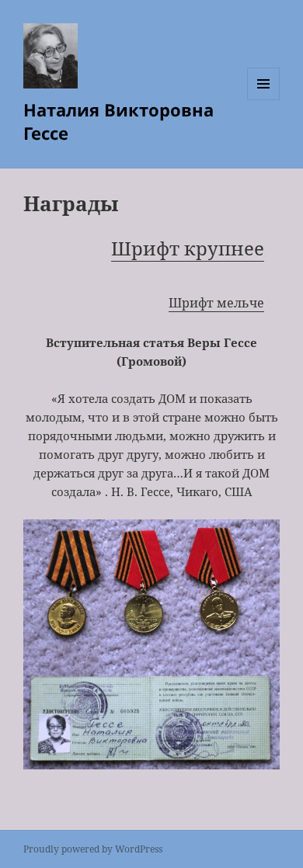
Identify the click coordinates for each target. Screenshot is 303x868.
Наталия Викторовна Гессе (118, 121)
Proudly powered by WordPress (92, 849)
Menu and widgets (264, 99)
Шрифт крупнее (187, 248)
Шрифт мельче (216, 302)
